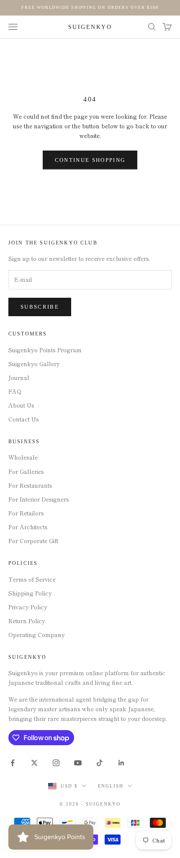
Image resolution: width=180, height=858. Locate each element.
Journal (18, 377)
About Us (21, 405)
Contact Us (23, 419)
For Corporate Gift (33, 540)
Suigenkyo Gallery (34, 363)
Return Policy (26, 620)
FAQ (14, 391)
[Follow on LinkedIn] (121, 763)
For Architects (28, 527)
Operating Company (36, 634)
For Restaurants (30, 485)
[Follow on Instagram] (56, 763)
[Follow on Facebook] (12, 763)
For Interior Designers (38, 499)
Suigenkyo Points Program (45, 350)
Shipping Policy (30, 593)
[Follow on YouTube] (78, 763)
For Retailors (26, 513)
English (111, 785)
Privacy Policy (27, 607)
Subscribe (40, 307)
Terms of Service (32, 579)
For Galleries (26, 471)
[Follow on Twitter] (34, 763)
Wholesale (23, 457)
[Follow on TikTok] (99, 763)
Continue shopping (90, 160)
